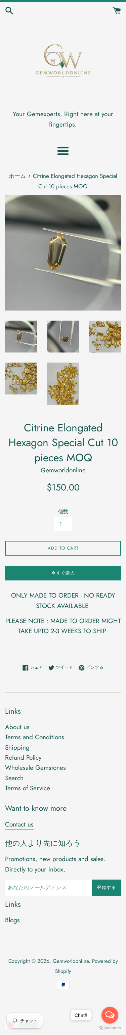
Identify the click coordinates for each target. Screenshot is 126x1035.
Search (14, 778)
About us (17, 727)
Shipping (17, 747)
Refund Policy (23, 757)
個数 (63, 511)
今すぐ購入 (63, 573)
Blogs (12, 920)
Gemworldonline (71, 961)
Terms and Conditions (34, 737)
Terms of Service (27, 788)
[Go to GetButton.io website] (110, 1028)
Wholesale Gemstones (35, 767)
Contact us (19, 824)
